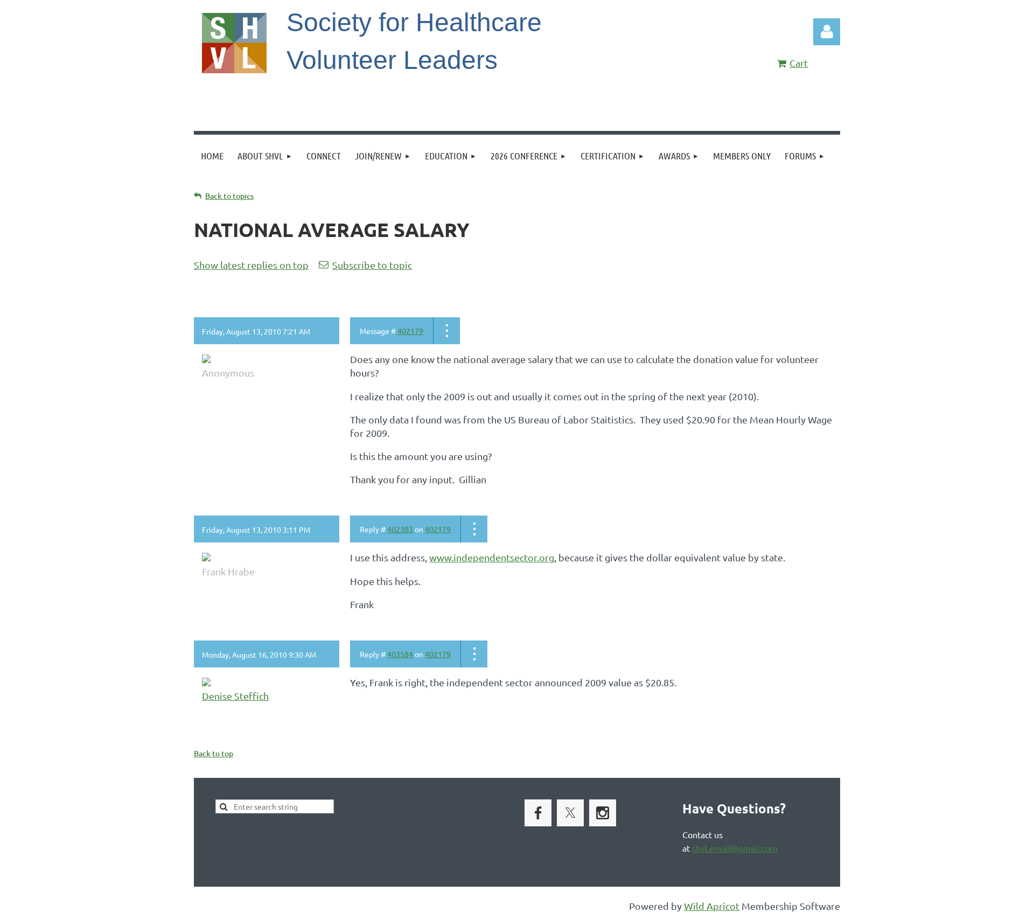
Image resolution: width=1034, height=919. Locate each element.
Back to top (213, 753)
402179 (410, 331)
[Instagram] (602, 812)
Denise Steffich (235, 695)
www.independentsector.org (491, 557)
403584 (400, 654)
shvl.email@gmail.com (735, 848)
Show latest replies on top (251, 264)
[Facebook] (538, 812)
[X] (570, 812)
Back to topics (229, 196)
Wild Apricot (711, 905)
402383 (400, 529)
